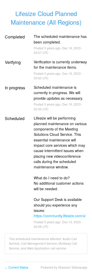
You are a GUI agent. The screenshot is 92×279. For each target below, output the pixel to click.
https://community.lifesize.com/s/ (60, 215)
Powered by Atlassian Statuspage (64, 267)
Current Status (16, 267)
